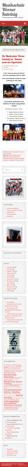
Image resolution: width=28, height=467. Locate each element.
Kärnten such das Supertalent (16, 371)
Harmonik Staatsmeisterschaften (14, 368)
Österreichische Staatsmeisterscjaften (11, 409)
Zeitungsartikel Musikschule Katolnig (13, 404)
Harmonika (11, 367)
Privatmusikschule (14, 385)
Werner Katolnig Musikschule (17, 398)
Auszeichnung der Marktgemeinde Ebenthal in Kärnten (13, 310)
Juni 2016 (9, 275)
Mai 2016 (9, 277)
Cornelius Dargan (12, 428)
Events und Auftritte (13, 152)
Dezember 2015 (11, 279)
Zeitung (5, 399)
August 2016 (10, 273)
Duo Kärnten (10, 302)
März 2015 (10, 285)
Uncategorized (11, 214)
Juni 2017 (9, 269)
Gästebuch (8, 430)
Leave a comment (8, 69)
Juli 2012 (9, 291)
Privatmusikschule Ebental (9, 386)
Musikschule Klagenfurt (8, 380)
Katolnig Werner (7, 370)
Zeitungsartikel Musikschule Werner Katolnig (12, 406)
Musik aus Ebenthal (14, 156)
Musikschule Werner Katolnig (10, 158)
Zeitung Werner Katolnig (11, 408)
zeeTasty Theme (22, 465)
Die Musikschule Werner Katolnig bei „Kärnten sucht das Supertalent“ (13, 59)
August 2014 (10, 289)
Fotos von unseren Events (15, 210)
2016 (10, 155)
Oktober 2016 (11, 271)
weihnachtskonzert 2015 (11, 395)
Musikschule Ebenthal (10, 375)
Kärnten (8, 371)
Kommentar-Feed (12, 453)
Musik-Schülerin (11, 432)
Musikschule (10, 212)
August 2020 (10, 267)
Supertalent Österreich (8, 393)
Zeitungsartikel (11, 401)
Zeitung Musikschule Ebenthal (13, 399)
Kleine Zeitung (18, 370)
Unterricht (10, 216)
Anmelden (10, 449)
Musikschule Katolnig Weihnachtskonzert (12, 378)
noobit (6, 67)
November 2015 (11, 281)
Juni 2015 (9, 283)
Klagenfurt (13, 370)
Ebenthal (13, 366)
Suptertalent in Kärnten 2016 (16, 160)
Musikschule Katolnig (17, 377)
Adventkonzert (9, 364)
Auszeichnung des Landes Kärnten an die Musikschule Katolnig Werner (14, 316)
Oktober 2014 (11, 287)
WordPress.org (11, 455)
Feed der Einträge (12, 451)
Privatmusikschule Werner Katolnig (13, 391)
